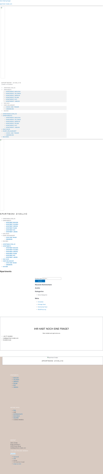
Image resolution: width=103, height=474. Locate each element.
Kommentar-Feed (42, 307)
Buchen (6, 110)
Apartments (7, 89)
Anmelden (40, 302)
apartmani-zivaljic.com (6, 4)
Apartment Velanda (13, 93)
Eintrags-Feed (42, 304)
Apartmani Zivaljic (9, 87)
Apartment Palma (12, 97)
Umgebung (10, 109)
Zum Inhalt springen (5, 1)
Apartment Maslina (13, 91)
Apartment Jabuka (13, 101)
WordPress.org (42, 309)
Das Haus (7, 103)
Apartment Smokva (13, 95)
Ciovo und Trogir (12, 107)
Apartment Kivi (11, 99)
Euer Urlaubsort (9, 105)
